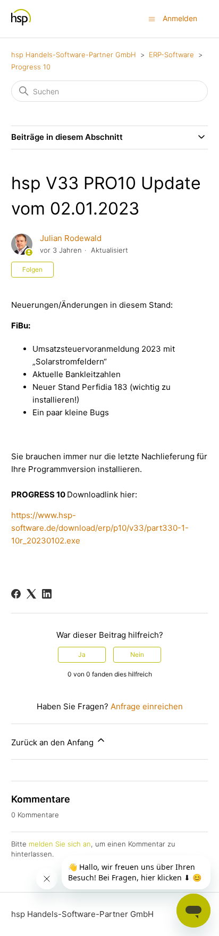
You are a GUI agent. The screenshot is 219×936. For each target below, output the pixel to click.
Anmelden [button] (180, 18)
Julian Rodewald (71, 238)
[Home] (21, 24)
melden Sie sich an (60, 844)
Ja (82, 654)
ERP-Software (171, 54)
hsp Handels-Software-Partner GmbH (73, 54)
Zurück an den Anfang (53, 742)
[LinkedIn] (47, 594)
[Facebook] (16, 594)
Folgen (32, 269)
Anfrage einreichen (147, 706)
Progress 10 (30, 67)
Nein (137, 654)
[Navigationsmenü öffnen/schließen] (151, 18)
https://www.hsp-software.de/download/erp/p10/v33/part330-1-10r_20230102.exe (100, 528)
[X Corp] (31, 594)
